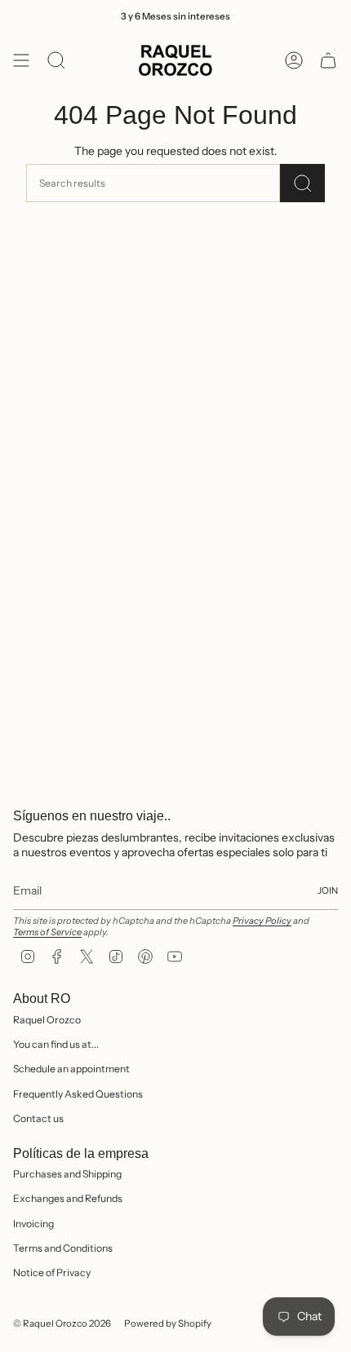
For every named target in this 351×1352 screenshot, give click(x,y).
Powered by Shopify (167, 1323)
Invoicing (33, 1223)
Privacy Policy (262, 920)
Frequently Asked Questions (78, 1094)
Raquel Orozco (47, 1020)
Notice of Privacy (52, 1272)
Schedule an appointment (71, 1069)
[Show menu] (21, 60)
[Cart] (328, 60)
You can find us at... (56, 1044)
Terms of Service (47, 932)
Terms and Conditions (63, 1248)
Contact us (38, 1118)
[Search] (302, 183)
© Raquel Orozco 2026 (62, 1323)
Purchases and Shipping (67, 1174)
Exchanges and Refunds (67, 1198)
